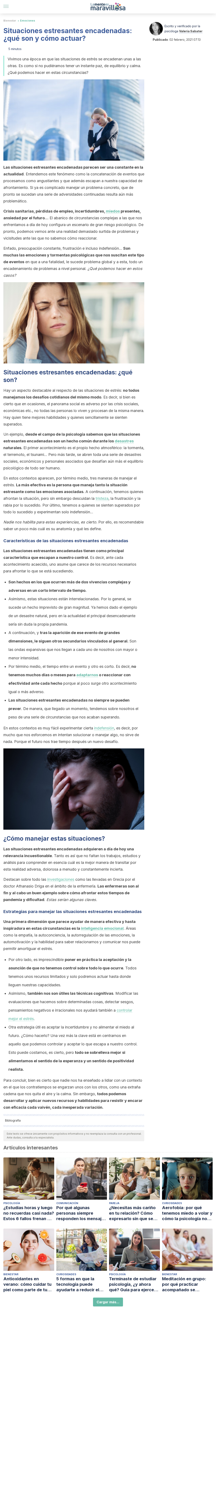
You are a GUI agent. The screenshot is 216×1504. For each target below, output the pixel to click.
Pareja (114, 1203)
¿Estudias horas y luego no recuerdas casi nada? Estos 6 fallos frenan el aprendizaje (28, 1213)
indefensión (104, 728)
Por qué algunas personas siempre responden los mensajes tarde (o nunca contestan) (81, 1213)
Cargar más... (108, 1302)
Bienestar (9, 20)
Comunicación (67, 1203)
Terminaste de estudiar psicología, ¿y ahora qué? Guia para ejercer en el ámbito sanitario (133, 1284)
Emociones (27, 20)
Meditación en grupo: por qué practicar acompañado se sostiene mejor (184, 1284)
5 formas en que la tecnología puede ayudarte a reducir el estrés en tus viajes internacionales (77, 1284)
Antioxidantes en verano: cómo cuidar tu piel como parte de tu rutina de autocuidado (27, 1284)
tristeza (102, 498)
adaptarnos (87, 675)
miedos (113, 211)
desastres (124, 441)
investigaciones (60, 879)
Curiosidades (172, 1203)
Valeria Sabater (190, 31)
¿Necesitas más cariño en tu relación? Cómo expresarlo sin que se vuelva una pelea (132, 1213)
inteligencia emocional (102, 928)
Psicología (11, 1203)
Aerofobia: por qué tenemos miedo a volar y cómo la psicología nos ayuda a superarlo (187, 1213)
